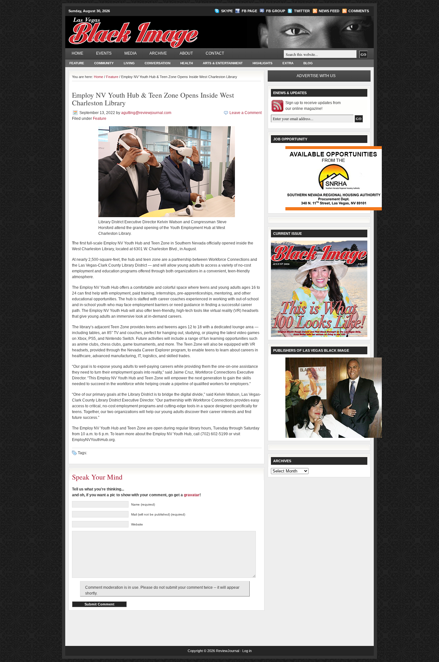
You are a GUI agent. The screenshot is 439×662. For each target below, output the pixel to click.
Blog (308, 63)
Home (77, 53)
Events (104, 53)
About (186, 53)
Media (130, 53)
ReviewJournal (227, 651)
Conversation (157, 63)
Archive (158, 53)
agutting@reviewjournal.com (146, 112)
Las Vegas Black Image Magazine (159, 28)
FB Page (249, 11)
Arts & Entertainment (223, 63)
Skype (227, 11)
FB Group (275, 11)
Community (104, 63)
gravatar (192, 495)
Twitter (302, 11)
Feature (76, 63)
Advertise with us (316, 76)
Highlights (263, 63)
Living (129, 63)
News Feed (329, 11)
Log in (247, 651)
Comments (358, 11)
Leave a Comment (245, 112)
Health (186, 63)
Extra (287, 63)
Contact (215, 53)
